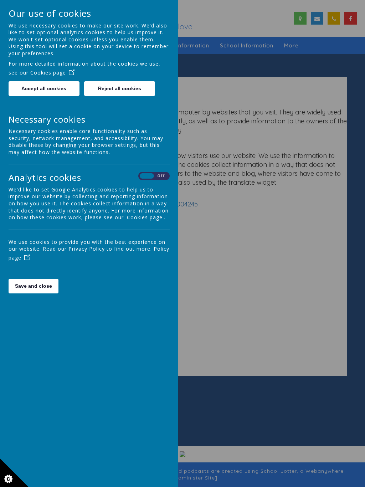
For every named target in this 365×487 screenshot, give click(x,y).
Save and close (33, 286)
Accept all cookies (43, 88)
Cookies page (48, 72)
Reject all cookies (119, 88)
